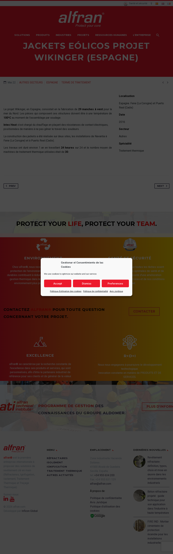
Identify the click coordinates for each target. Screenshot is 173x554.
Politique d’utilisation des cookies (65, 291)
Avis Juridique (116, 291)
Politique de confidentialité (95, 291)
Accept (57, 283)
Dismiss (86, 283)
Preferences (115, 283)
